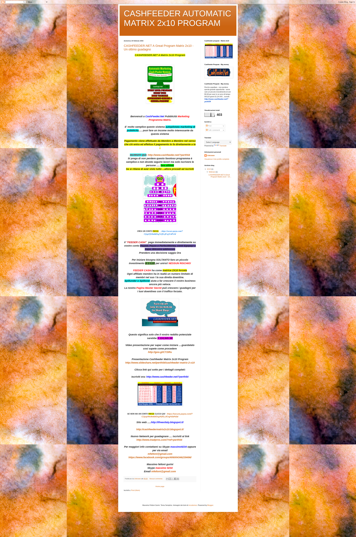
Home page (159, 486)
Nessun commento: (156, 478)
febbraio (212, 172)
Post (209, 126)
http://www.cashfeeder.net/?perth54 (169, 155)
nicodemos (193, 505)
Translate (223, 146)
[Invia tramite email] (167, 478)
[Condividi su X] (172, 478)
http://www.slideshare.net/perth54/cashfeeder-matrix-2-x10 (160, 362)
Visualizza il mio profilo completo (216, 159)
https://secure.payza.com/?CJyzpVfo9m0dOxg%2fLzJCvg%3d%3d (163, 232)
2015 (209, 169)
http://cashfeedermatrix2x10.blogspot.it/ (160, 429)
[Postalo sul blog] (170, 478)
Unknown (211, 155)
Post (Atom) (135, 490)
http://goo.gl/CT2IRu (160, 352)
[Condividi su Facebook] (175, 478)
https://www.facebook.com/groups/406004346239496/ (159, 457)
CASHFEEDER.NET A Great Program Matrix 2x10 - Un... (220, 176)
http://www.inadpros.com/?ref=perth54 (160, 439)
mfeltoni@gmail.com (160, 453)
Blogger (210, 505)
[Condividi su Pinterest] (177, 478)
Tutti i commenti (214, 130)
